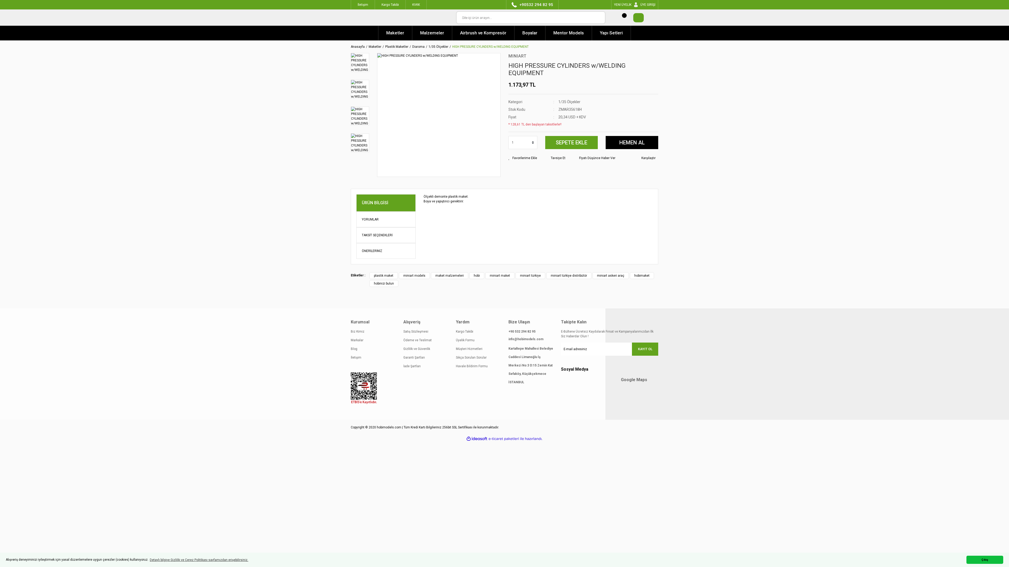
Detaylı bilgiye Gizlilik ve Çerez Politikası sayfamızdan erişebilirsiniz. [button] (199, 560)
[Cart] (636, 17)
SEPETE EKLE (571, 142)
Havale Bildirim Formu (472, 366)
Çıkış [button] (984, 559)
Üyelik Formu (465, 340)
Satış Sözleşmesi (415, 331)
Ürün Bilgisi (375, 202)
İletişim (356, 357)
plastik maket (383, 275)
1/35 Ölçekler (569, 102)
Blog (354, 349)
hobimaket (642, 275)
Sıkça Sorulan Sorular (471, 357)
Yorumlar (370, 219)
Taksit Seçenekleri (377, 235)
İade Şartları (412, 366)
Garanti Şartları (414, 357)
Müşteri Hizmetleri (469, 349)
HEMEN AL (632, 142)
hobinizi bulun (384, 283)
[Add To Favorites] (522, 158)
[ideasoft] (476, 438)
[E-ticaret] (503, 438)
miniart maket (500, 275)
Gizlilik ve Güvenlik (416, 349)
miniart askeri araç (610, 275)
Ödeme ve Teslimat (417, 340)
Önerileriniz (372, 251)
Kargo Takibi (464, 331)
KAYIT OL (645, 349)
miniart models (414, 275)
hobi (477, 275)
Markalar (357, 340)
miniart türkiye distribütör (569, 275)
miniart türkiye (530, 275)
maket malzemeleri (449, 275)
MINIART (517, 56)
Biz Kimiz (357, 331)
